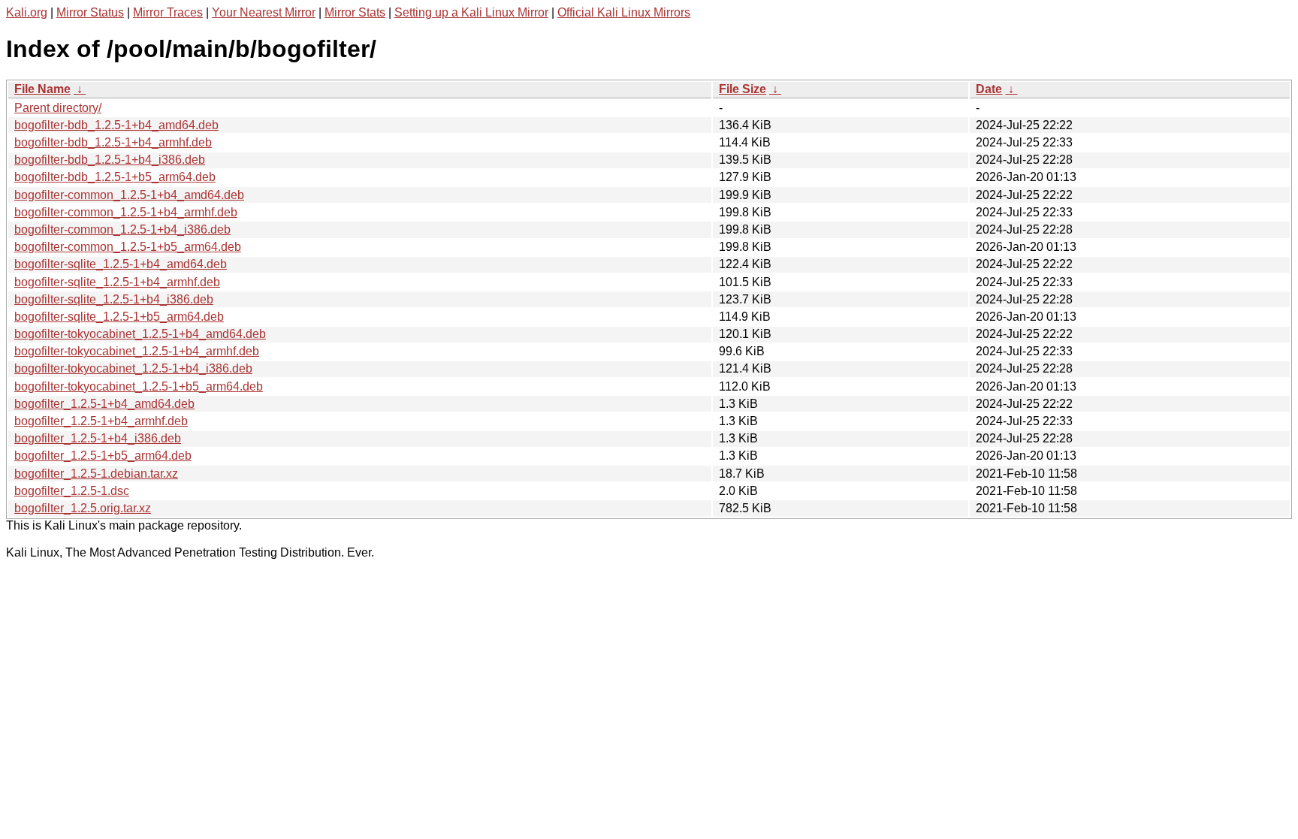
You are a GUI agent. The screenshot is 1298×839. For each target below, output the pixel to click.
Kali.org (26, 12)
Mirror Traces (168, 12)
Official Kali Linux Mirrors (623, 12)
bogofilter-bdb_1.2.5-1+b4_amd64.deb (116, 125)
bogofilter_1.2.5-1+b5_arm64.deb (103, 455)
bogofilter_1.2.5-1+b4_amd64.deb (104, 403)
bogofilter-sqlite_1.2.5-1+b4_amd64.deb (120, 264)
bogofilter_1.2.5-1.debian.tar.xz (96, 473)
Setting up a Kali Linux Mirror (471, 12)
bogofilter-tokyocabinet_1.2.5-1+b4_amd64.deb (140, 333)
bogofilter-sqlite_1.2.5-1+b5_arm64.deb (119, 316)
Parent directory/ (57, 107)
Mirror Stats (354, 12)
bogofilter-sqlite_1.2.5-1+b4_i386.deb (113, 299)
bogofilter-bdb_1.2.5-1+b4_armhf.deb (113, 142)
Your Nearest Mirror (263, 12)
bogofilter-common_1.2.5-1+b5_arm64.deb (127, 246)
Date (989, 89)
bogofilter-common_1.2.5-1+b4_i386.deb (122, 229)
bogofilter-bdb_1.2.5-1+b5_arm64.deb (115, 177)
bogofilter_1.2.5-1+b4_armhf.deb (101, 421)
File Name (42, 89)
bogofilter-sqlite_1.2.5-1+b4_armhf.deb (117, 282)
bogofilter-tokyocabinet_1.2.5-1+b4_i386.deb (133, 368)
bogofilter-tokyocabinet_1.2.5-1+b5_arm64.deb (138, 386)
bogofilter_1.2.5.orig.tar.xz (82, 508)
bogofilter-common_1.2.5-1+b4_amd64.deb (129, 195)
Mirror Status (90, 12)
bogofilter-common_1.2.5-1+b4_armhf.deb (125, 212)
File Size (742, 89)
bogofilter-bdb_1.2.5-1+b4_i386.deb (109, 159)
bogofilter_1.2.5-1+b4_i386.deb (97, 438)
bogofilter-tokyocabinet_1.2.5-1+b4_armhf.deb (136, 351)
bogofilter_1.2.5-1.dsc (71, 490)
